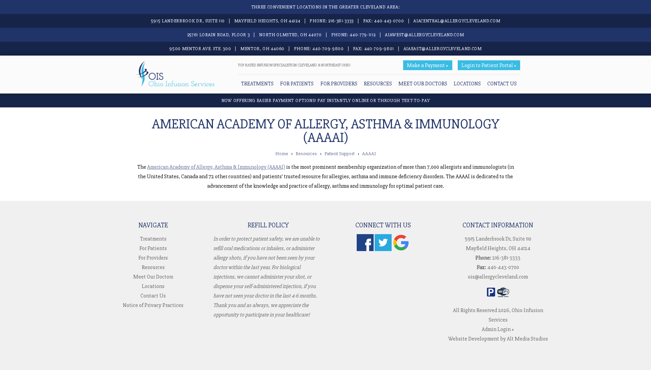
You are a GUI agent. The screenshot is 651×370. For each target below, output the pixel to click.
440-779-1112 (362, 35)
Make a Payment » (427, 65)
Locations (467, 83)
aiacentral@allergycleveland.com (456, 21)
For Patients (297, 83)
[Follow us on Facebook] (365, 249)
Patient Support (339, 154)
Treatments (257, 83)
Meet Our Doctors (422, 83)
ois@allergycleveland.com (498, 276)
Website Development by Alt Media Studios (498, 338)
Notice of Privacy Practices (153, 305)
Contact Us (502, 83)
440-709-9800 (327, 49)
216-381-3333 (341, 21)
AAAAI (369, 154)
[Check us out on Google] (401, 249)
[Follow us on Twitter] (383, 249)
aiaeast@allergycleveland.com (442, 49)
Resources (378, 83)
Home (281, 154)
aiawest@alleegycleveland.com (424, 35)
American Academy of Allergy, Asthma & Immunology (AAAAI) (216, 167)
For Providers (338, 83)
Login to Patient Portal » (488, 65)
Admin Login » (498, 329)
